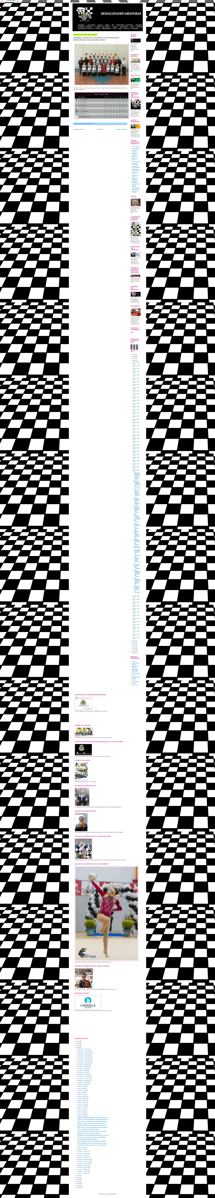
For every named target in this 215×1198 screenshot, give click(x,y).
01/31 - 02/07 (136, 624)
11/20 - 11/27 (136, 378)
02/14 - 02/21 (136, 618)
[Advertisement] (105, 718)
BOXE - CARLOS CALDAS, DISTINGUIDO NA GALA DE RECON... (136, 518)
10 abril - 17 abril (81, 1116)
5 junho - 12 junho (81, 1100)
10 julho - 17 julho (81, 1090)
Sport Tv (134, 683)
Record (133, 680)
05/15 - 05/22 (136, 454)
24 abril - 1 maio (81, 1112)
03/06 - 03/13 (136, 608)
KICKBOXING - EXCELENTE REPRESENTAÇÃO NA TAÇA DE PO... (136, 550)
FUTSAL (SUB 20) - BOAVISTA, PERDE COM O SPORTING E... (136, 559)
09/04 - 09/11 (136, 413)
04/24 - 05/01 (136, 463)
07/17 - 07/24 (136, 425)
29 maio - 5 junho (81, 1102)
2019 (133, 354)
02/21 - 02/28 (136, 615)
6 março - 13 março (82, 1155)
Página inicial (100, 129)
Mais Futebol (135, 671)
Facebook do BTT (136, 161)
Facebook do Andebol (135, 151)
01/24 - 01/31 (136, 627)
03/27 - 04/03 (136, 599)
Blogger (114, 1194)
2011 (133, 648)
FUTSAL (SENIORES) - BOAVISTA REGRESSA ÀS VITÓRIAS (136, 573)
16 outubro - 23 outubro (83, 1068)
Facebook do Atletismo (135, 153)
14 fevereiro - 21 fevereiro (83, 1161)
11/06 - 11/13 (136, 384)
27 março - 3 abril (81, 1149)
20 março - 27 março (82, 1151)
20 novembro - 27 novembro (84, 1059)
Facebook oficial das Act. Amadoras (136, 185)
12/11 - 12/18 (136, 368)
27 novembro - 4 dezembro (83, 1057)
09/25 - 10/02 (136, 403)
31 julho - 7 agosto (81, 1086)
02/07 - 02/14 (136, 621)
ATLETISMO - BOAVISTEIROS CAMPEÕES (87, 1139)
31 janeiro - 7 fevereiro (82, 1165)
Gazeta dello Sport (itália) (135, 669)
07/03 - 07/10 (136, 432)
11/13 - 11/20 (136, 381)
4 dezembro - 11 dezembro (83, 1055)
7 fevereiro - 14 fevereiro (83, 1163)
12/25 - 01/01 (136, 362)
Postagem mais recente (79, 129)
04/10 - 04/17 (136, 470)
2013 (133, 645)
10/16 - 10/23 (136, 394)
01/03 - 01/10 (136, 637)
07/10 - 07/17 (136, 428)
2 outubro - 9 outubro (82, 1072)
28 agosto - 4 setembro (83, 1082)
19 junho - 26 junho (82, 1096)
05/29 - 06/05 (136, 448)
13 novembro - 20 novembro (84, 1061)
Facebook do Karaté (135, 176)
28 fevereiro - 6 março (82, 1157)
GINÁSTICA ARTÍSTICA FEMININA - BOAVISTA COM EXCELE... (136, 509)
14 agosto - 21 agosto (82, 1084)
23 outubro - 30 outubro (83, 1066)
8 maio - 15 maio (81, 1108)
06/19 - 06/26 (136, 438)
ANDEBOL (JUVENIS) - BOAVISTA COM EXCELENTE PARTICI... (136, 501)
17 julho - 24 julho (81, 1088)
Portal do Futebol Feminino (136, 677)
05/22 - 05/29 (136, 451)
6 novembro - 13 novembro (84, 1063)
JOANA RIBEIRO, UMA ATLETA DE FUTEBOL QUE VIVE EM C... (136, 534)
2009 (133, 652)
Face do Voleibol (136, 148)
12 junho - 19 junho (82, 1098)
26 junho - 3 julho (81, 1094)
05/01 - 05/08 (136, 460)
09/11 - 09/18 (136, 409)
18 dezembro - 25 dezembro (84, 1051)
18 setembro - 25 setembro (84, 1076)
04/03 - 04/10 (136, 596)
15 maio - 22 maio (81, 1106)
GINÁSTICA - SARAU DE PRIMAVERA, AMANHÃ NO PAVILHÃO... (136, 484)
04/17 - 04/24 (136, 467)
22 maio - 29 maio (81, 1104)
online (132, 332)
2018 (133, 356)
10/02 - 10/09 (136, 400)
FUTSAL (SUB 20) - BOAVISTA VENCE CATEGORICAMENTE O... (136, 493)
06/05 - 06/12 (136, 444)
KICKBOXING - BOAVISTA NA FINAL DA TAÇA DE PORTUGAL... (136, 590)
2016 (133, 360)
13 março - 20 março (82, 1153)
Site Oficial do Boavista (135, 191)
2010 (133, 650)
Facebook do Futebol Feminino (136, 170)
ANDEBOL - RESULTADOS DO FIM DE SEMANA (136, 542)
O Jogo (133, 675)
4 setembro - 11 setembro (83, 1080)
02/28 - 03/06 (136, 612)
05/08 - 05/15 (136, 457)
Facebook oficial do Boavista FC (136, 188)
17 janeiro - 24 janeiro (82, 1169)
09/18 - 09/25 (136, 406)
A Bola (133, 661)
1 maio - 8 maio (81, 1110)
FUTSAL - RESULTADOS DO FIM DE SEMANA (136, 526)
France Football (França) (135, 664)
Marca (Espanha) (136, 673)
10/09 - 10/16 (136, 397)
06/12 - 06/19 (136, 441)
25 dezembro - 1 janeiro (83, 1049)
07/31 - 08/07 (136, 422)
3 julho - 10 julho (81, 1092)
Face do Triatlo (135, 146)
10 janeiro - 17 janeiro (82, 1171)
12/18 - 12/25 (136, 365)
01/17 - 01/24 (136, 631)
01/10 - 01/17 (136, 634)
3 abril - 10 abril (81, 1147)
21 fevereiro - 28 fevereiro (83, 1159)
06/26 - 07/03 (136, 435)
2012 (133, 647)
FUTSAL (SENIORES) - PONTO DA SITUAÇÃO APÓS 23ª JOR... (136, 581)
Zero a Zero (134, 685)
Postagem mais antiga (121, 129)
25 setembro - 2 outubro (83, 1074)
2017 (133, 358)
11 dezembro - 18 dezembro (84, 1053)
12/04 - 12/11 (136, 371)
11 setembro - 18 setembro (84, 1078)
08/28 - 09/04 (136, 416)
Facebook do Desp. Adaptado (135, 167)
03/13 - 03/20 (136, 605)
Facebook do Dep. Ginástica (135, 164)
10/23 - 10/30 (136, 390)
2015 (133, 641)
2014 (133, 643)
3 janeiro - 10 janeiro (82, 1173)
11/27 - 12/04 (136, 375)
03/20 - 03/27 (136, 602)
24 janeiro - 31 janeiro (82, 1167)
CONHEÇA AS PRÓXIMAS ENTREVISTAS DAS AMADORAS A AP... (136, 476)
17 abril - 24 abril (81, 1114)
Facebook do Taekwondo (135, 181)
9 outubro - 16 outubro (82, 1070)
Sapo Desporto (135, 681)
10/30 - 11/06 (136, 387)
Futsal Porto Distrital (135, 666)
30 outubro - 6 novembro (83, 1064)
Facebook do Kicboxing (135, 179)
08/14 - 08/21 (136, 419)
